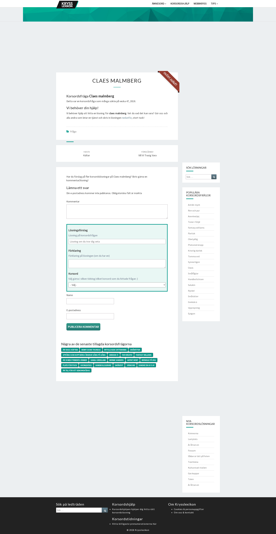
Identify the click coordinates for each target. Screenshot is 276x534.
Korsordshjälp (179, 3)
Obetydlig (193, 239)
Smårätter (135, 349)
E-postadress (73, 310)
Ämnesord (158, 3)
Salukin (191, 285)
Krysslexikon (142, 530)
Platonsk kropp (195, 244)
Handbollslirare (103, 365)
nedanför (127, 117)
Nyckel (191, 290)
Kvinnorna (193, 433)
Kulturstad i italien (197, 467)
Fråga (73, 131)
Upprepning (194, 307)
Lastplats (193, 439)
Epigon (191, 313)
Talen (191, 479)
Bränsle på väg (149, 360)
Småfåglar (193, 273)
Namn (69, 295)
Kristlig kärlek (195, 250)
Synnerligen (194, 262)
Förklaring (74, 250)
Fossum (192, 450)
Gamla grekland (98, 360)
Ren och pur (194, 210)
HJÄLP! (173, 82)
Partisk (191, 233)
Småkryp (119, 365)
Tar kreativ (127, 355)
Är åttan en (193, 444)
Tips (213, 3)
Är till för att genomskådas (76, 370)
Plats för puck (70, 365)
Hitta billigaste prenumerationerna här (134, 523)
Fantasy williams (144, 355)
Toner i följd (194, 221)
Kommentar (72, 201)
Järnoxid (131, 365)
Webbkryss (200, 3)
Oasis (190, 267)
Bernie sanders (116, 360)
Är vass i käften (70, 349)
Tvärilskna (193, 461)
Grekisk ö (113, 355)
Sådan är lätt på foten (199, 456)
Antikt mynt (132, 360)
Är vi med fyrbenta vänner (75, 360)
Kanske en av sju (146, 365)
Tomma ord (194, 256)
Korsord (73, 273)
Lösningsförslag (78, 230)
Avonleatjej (86, 365)
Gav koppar (193, 473)
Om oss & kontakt (184, 512)
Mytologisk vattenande (115, 349)
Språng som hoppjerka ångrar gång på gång (84, 355)
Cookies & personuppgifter (189, 509)
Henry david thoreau (91, 349)
